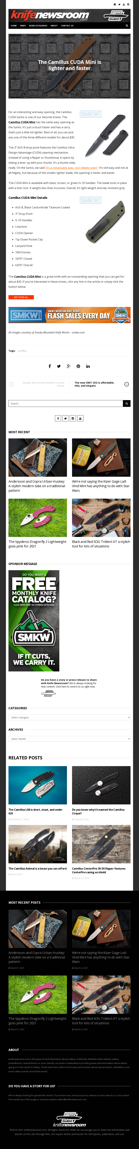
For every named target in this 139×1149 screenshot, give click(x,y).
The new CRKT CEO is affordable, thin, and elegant (94, 384)
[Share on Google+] (68, 366)
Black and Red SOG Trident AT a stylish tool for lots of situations (101, 543)
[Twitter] (119, 4)
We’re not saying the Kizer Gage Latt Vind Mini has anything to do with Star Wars (101, 486)
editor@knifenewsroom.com (71, 1099)
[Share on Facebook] (50, 366)
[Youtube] (124, 4)
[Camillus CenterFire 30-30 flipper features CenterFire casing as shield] (101, 844)
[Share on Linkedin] (88, 366)
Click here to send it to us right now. (75, 686)
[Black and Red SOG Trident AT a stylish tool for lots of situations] (101, 518)
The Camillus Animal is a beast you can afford (37, 868)
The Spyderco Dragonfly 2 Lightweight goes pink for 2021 (37, 543)
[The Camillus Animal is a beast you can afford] (37, 844)
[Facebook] (115, 4)
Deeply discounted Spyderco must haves (43, 384)
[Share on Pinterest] (78, 366)
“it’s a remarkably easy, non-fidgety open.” (71, 168)
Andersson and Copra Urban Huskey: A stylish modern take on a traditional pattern (36, 486)
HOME (14, 25)
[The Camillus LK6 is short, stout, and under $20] (37, 785)
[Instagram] (128, 4)
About (54, 25)
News (23, 25)
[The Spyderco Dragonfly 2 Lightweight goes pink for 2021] (37, 518)
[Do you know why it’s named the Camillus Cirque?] (101, 785)
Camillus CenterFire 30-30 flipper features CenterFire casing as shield (98, 870)
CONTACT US (67, 25)
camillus (22, 350)
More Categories (38, 25)
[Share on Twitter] (58, 366)
